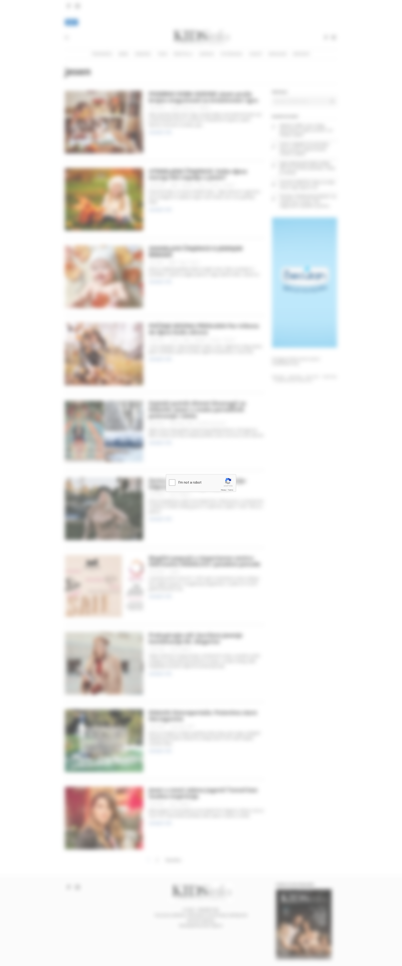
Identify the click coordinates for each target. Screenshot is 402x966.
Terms (230, 490)
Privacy (223, 490)
